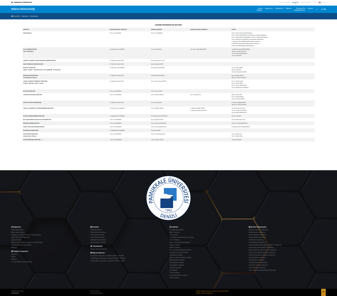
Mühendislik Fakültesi (176, 255)
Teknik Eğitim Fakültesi (177, 265)
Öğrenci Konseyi (16, 240)
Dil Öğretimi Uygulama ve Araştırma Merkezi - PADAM (106, 256)
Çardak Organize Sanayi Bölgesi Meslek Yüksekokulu (265, 245)
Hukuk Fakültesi (174, 240)
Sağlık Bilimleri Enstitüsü (98, 240)
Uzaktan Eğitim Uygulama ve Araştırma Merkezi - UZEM (107, 261)
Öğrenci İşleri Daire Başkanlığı (20, 237)
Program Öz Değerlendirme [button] (299, 9)
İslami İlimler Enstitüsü (97, 237)
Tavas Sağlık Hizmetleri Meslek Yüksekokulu (262, 270)
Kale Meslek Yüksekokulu (256, 260)
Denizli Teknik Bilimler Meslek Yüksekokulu (262, 255)
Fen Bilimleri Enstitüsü (97, 235)
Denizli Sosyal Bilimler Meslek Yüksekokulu (262, 252)
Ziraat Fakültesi (174, 278)
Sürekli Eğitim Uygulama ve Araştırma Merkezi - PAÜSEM (107, 258)
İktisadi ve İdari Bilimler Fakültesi (180, 242)
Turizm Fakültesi (175, 272)
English (323, 2)
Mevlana (14, 259)
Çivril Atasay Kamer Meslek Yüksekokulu (261, 247)
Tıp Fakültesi (174, 270)
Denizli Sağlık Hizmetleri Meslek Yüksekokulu (263, 250)
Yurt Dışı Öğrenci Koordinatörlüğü (21, 261)
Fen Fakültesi (174, 235)
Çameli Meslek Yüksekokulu (257, 242)
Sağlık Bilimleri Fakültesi (177, 260)
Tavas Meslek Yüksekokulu (257, 267)
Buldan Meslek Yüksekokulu (257, 237)
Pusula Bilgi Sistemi (96, 293)
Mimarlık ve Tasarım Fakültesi (179, 252)
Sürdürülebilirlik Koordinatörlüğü (21, 245)
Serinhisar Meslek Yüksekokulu (258, 265)
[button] (317, 9)
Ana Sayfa (16, 16)
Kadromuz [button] (268, 8)
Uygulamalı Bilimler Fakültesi (179, 275)
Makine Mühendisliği (23, 8)
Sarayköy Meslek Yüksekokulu (258, 262)
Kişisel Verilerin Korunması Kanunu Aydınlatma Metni (212, 291)
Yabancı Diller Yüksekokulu (98, 249)
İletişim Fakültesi (175, 247)
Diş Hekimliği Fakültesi (177, 230)
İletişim (310, 8)
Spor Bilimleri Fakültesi (177, 262)
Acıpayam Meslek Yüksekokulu (258, 230)
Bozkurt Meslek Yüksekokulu (257, 235)
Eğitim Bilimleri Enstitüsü (98, 232)
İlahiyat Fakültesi (175, 245)
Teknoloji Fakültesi (175, 267)
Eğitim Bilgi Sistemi (17, 230)
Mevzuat (14, 247)
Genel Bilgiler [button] (259, 9)
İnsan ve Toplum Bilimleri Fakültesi (180, 250)
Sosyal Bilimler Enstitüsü (98, 242)
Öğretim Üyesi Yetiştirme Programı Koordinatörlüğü (27, 242)
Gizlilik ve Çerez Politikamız (204, 293)
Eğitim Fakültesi (174, 232)
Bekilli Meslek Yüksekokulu (257, 232)
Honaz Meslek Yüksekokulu (257, 257)
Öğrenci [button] (288, 8)
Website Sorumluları (17, 291)
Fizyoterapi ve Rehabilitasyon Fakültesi (182, 237)
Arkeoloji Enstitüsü (96, 230)
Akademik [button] (279, 8)
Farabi (13, 256)
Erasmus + (14, 254)
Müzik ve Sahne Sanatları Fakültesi (180, 257)
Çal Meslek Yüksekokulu (256, 240)
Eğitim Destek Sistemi (18, 232)
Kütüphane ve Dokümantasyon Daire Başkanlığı (26, 235)
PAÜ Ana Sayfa (95, 291)
